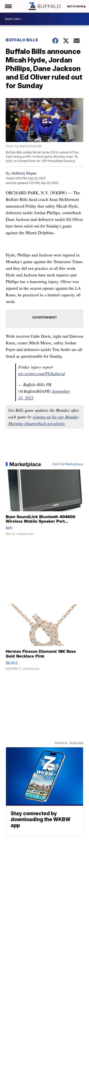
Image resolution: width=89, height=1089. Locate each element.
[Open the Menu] (8, 6)
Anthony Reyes (24, 173)
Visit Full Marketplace (67, 464)
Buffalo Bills (22, 40)
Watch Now (75, 6)
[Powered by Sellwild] (76, 743)
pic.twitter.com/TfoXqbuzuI (41, 373)
